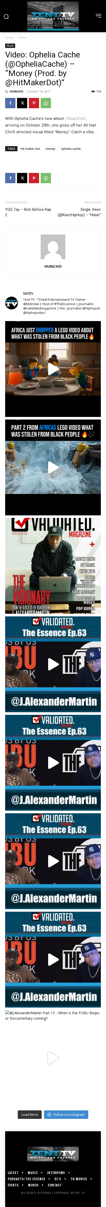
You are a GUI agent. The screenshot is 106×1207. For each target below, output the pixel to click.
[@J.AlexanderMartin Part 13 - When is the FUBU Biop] (53, 1058)
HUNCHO (16, 91)
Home (9, 37)
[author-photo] (53, 259)
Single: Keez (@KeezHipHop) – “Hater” (79, 212)
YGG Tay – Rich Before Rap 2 (28, 212)
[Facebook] (10, 103)
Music (23, 37)
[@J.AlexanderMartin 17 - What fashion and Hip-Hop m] (53, 664)
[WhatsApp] (46, 103)
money (50, 148)
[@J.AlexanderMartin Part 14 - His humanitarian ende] (53, 960)
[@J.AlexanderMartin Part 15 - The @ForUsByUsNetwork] (53, 861)
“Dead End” (75, 118)
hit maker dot (30, 148)
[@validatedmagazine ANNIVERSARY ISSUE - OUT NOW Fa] (53, 566)
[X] (22, 103)
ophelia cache (71, 148)
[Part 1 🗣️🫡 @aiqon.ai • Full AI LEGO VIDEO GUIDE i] (53, 369)
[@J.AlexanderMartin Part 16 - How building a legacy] (53, 763)
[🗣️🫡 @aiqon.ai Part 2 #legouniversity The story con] (53, 467)
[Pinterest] (34, 103)
